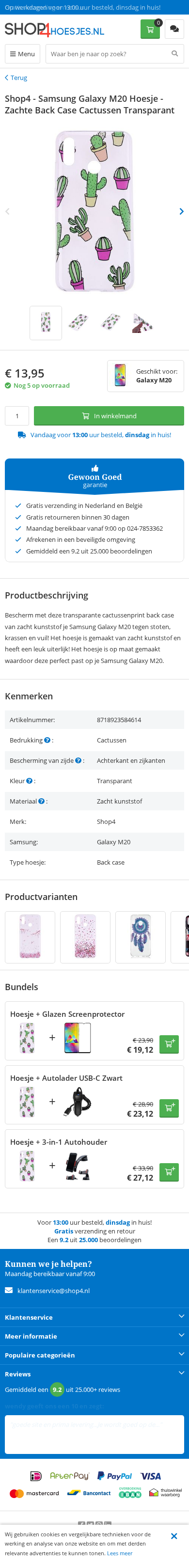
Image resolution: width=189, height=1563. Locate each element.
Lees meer (119, 1553)
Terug (19, 77)
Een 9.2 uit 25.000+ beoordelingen (53, 7)
